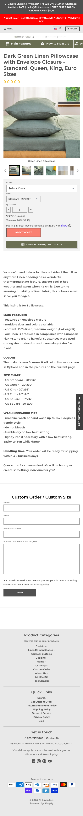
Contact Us (52, 738)
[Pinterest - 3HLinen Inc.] (44, 761)
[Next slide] (77, 170)
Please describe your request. (21, 542)
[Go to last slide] (5, 170)
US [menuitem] (59, 28)
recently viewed (79, 413)
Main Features (21, 43)
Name (6, 502)
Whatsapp (70, 3)
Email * (7, 515)
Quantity (11, 205)
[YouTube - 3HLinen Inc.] (50, 761)
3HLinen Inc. (46, 800)
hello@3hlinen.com (38, 7)
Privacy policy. (41, 584)
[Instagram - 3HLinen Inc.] (39, 761)
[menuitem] (14, 170)
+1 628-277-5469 (51, 3)
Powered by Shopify (41, 803)
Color (9, 183)
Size (8, 193)
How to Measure (57, 43)
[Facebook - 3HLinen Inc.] (33, 761)
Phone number (12, 529)
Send (20, 592)
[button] (12, 81)
